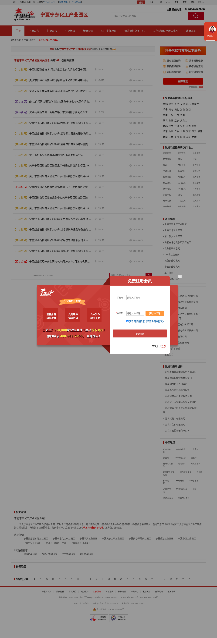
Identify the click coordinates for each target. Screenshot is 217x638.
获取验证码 (154, 313)
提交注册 (140, 333)
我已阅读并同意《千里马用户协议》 (147, 321)
